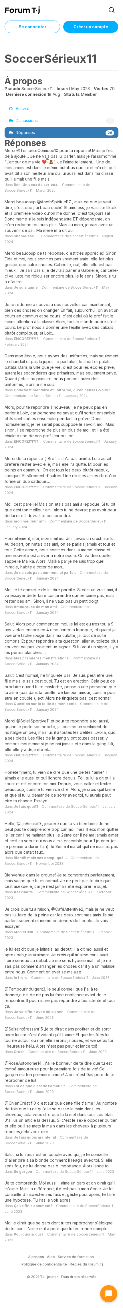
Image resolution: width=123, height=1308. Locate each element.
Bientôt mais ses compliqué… (40, 858)
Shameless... (25, 236)
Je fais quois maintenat (35, 1137)
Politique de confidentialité (44, 1264)
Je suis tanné (26, 287)
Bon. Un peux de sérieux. (36, 185)
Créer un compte (91, 26)
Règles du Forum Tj (86, 1264)
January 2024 (76, 396)
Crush (19, 1052)
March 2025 (45, 190)
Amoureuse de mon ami (35, 607)
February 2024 (17, 344)
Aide (51, 1257)
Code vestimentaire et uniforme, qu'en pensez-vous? (62, 390)
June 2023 (101, 977)
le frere (20, 977)
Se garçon (23, 1171)
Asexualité (23, 892)
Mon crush (23, 932)
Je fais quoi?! (26, 806)
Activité (22, 108)
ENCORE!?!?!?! (26, 339)
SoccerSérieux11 (18, 190)
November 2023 (50, 863)
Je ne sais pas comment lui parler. (45, 572)
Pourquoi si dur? (28, 1234)
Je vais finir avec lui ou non (39, 1012)
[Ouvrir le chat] (108, 1293)
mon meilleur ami (30, 521)
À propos (36, 1257)
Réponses (63, 132)
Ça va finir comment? (33, 1206)
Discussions (63, 120)
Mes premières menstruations (41, 658)
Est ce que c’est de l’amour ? (39, 1086)
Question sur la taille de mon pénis (45, 704)
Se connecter (32, 26)
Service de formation (76, 1257)
